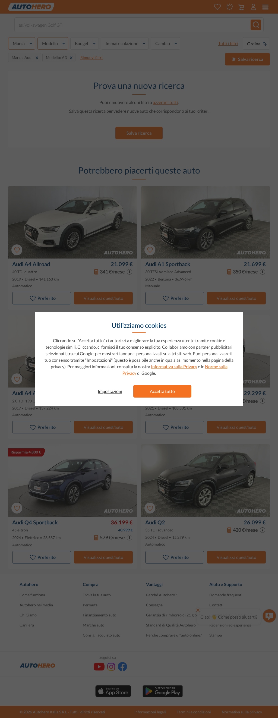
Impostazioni (110, 391)
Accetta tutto (162, 391)
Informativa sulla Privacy (174, 366)
